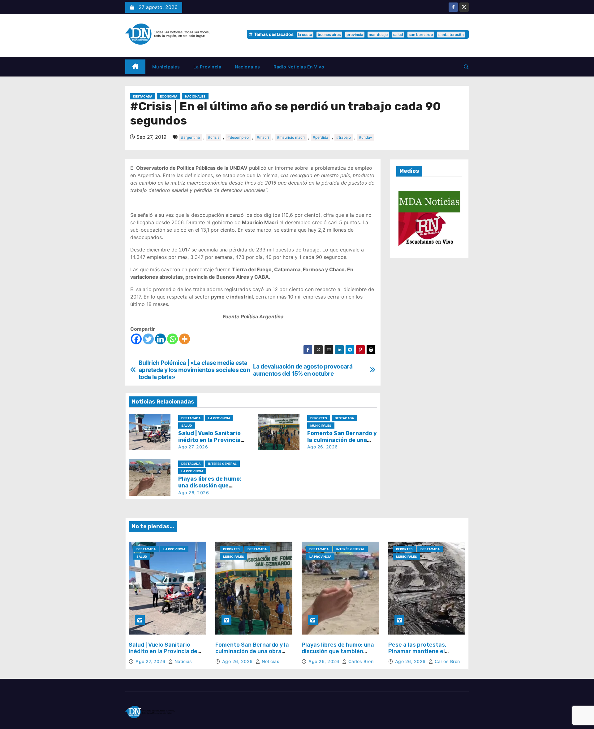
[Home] (135, 66)
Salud (186, 425)
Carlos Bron (360, 661)
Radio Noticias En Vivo (298, 66)
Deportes (318, 418)
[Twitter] (148, 339)
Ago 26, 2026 (322, 446)
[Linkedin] (160, 339)
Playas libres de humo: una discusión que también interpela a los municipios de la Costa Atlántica (338, 654)
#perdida (320, 137)
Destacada (142, 96)
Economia (168, 96)
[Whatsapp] (172, 339)
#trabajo (343, 137)
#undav (365, 137)
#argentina (190, 137)
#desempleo (238, 137)
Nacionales (247, 66)
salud (398, 34)
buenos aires (329, 34)
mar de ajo (378, 34)
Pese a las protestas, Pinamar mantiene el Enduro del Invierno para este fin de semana (421, 654)
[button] (466, 67)
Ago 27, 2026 (193, 446)
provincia (354, 34)
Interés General (222, 463)
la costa (305, 34)
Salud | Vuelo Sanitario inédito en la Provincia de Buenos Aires (209, 440)
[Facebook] (136, 339)
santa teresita (451, 34)
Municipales (166, 66)
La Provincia (207, 66)
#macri (263, 137)
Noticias (182, 661)
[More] (184, 339)
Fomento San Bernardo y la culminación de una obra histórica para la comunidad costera (253, 654)
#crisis (213, 137)
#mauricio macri (291, 137)
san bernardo (421, 34)
